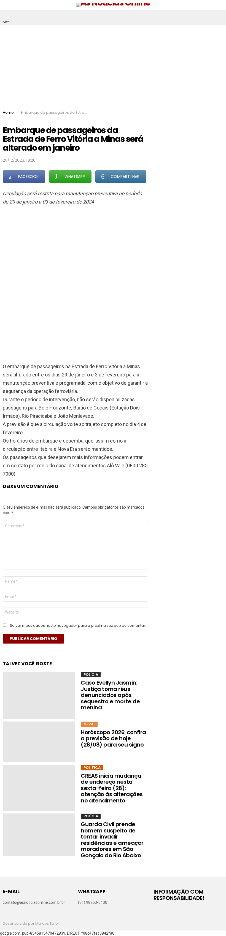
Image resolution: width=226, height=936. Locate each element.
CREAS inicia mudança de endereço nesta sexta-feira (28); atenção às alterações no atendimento (112, 788)
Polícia (91, 674)
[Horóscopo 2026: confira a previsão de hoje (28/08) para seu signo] (39, 741)
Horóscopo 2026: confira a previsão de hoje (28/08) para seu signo (113, 738)
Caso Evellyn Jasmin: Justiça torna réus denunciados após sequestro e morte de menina (110, 695)
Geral (89, 724)
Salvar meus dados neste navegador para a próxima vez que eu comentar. (78, 625)
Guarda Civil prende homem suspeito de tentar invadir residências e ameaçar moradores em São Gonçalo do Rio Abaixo (112, 839)
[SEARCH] (218, 18)
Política (92, 767)
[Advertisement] (113, 66)
